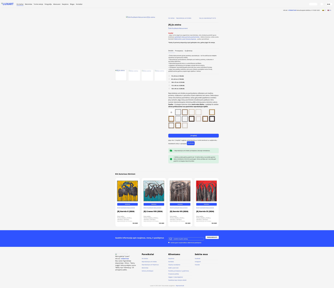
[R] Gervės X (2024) (125, 211)
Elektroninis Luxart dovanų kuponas (185, 39)
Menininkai (28, 4)
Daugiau (127, 204)
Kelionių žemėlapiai (147, 271)
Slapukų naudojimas (174, 265)
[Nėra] (171, 112)
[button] (321, 4)
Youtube (197, 265)
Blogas (72, 4)
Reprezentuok (180, 285)
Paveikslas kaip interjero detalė (177, 280)
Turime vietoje (38, 4)
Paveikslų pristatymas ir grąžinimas (178, 271)
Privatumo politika (173, 274)
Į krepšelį (193, 136)
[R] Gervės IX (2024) (205, 211)
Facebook (197, 258)
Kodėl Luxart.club (173, 268)
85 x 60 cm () (177, 79)
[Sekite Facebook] (311, 4)
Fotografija (48, 4)
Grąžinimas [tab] (188, 51)
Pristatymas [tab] (179, 51)
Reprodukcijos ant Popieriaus (150, 265)
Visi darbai (20, 4)
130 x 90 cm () (177, 88)
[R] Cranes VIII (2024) (153, 211)
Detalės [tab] (170, 51)
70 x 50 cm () (177, 76)
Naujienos (65, 4)
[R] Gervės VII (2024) (179, 211)
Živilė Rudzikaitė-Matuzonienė (178, 28)
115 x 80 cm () (177, 85)
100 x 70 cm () (177, 82)
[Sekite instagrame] (313, 4)
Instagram (198, 261)
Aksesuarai (56, 4)
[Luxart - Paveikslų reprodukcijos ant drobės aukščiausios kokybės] (7, 4)
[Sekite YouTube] (315, 4)
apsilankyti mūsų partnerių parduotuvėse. (187, 37)
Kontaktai (79, 4)
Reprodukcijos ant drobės (183, 18)
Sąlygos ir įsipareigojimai (175, 277)
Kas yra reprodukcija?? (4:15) (207, 18)
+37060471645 (292, 10)
